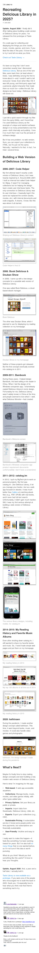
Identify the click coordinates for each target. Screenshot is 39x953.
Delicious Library (9, 70)
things (10, 846)
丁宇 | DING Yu (7, 5)
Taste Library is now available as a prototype (16, 876)
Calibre (15, 492)
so (32, 843)
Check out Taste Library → (13, 57)
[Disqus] (19, 923)
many (5, 846)
